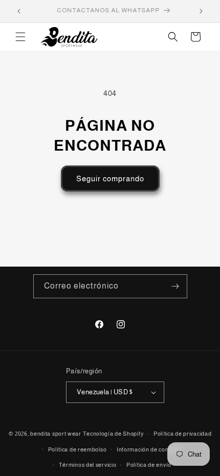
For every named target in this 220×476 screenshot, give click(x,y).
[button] (20, 37)
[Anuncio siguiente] (201, 11)
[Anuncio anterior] (19, 11)
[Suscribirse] (175, 286)
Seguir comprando (110, 178)
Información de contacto (149, 449)
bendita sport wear (55, 434)
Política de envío (148, 465)
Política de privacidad (182, 434)
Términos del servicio (88, 465)
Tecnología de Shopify (113, 434)
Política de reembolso (77, 449)
